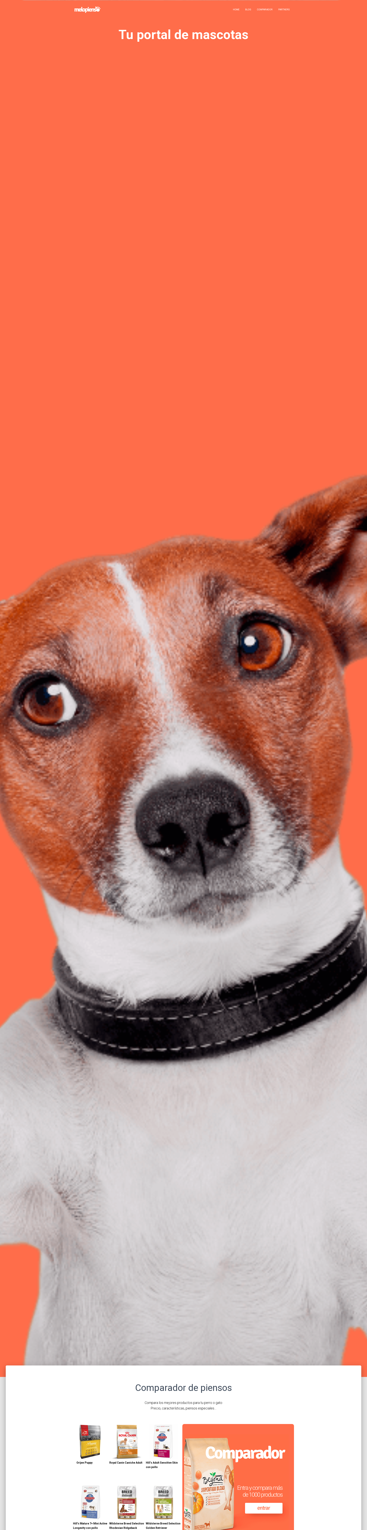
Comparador (265, 9)
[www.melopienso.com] (87, 10)
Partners (284, 9)
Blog (248, 9)
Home (236, 9)
